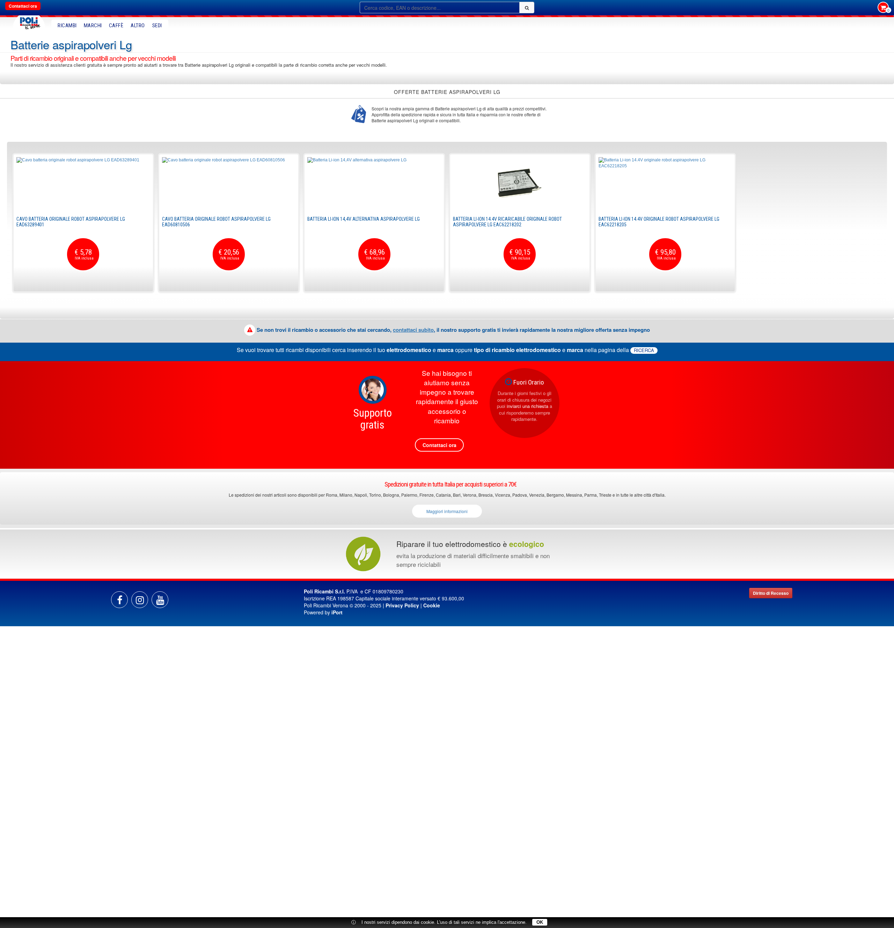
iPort (337, 612)
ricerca (644, 350)
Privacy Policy (402, 605)
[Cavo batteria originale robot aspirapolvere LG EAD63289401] (83, 183)
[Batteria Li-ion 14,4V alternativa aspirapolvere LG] (374, 183)
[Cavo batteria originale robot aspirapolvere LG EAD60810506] (229, 183)
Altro (138, 25)
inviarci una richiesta (527, 406)
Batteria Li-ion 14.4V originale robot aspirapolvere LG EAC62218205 (659, 221)
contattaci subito (413, 330)
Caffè (116, 25)
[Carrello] (883, 8)
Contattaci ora (23, 6)
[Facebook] (119, 599)
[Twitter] (160, 599)
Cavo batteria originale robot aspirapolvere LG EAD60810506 (216, 221)
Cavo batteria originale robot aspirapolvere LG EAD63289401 (70, 221)
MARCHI (93, 25)
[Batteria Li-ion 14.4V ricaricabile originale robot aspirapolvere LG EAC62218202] (520, 183)
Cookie (431, 605)
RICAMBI (67, 25)
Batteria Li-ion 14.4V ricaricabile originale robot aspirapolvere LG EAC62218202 (507, 221)
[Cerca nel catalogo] (526, 7)
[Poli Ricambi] (29, 21)
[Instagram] (139, 599)
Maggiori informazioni (447, 511)
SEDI (157, 25)
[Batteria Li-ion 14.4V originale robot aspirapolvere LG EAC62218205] (665, 183)
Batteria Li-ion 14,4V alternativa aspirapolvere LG (363, 219)
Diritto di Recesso (771, 593)
